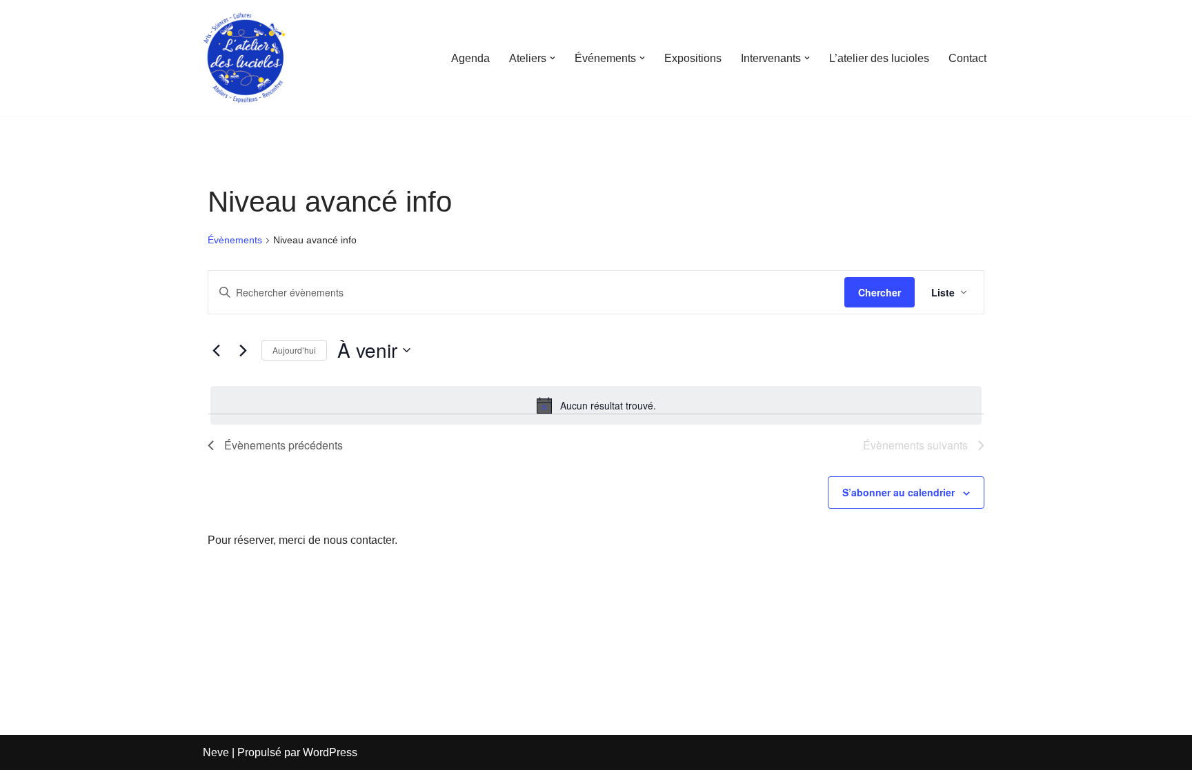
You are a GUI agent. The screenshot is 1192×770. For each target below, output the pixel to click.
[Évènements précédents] (216, 350)
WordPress (330, 752)
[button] (552, 58)
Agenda (470, 58)
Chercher (879, 292)
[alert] (596, 405)
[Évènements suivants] (243, 350)
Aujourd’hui (294, 350)
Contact (967, 58)
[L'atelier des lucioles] (244, 57)
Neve (216, 752)
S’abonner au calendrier (898, 492)
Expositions (693, 58)
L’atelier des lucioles (879, 58)
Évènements (235, 239)
